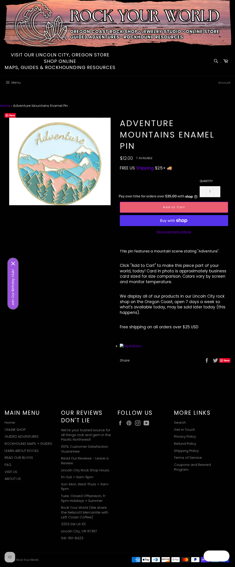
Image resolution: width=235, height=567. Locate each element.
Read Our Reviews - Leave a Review (85, 460)
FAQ (8, 464)
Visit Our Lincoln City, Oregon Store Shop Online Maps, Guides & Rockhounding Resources (60, 61)
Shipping (145, 168)
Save (12, 115)
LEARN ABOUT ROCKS (22, 450)
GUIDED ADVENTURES (22, 436)
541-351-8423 (72, 538)
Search (180, 422)
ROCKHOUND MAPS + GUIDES (28, 443)
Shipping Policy (186, 450)
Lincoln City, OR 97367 (79, 531)
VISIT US (11, 471)
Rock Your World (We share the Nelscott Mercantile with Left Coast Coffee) (84, 512)
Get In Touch (184, 429)
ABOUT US (13, 478)
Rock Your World (27, 560)
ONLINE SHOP (15, 429)
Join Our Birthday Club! (13, 287)
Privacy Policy (185, 436)
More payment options (174, 232)
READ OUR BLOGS (19, 457)
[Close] (13, 263)
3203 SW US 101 (73, 524)
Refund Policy (185, 443)
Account (224, 82)
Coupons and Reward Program (192, 467)
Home (5, 105)
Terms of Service (188, 457)
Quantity (206, 181)
